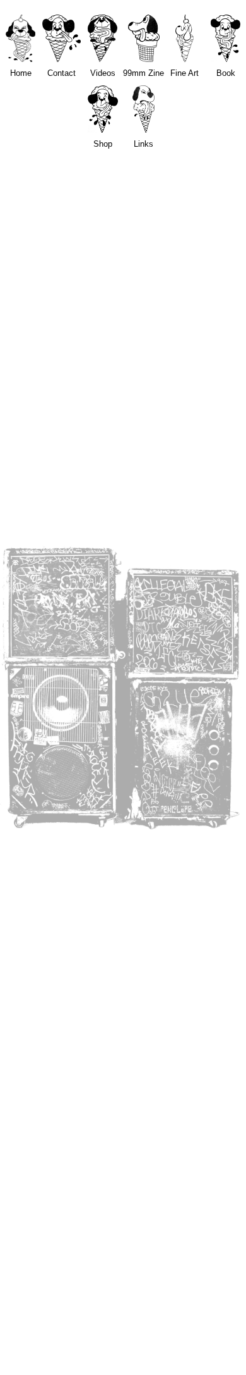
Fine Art (184, 73)
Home (21, 73)
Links (143, 144)
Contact (61, 73)
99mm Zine (143, 73)
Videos (102, 73)
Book (225, 73)
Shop (102, 144)
